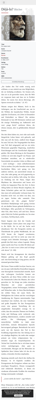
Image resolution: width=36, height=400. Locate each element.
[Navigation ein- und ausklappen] (3, 2)
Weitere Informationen (24, 393)
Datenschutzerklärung (7, 397)
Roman (3, 55)
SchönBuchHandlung (18, 81)
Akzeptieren (18, 395)
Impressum (17, 397)
